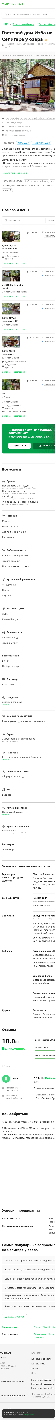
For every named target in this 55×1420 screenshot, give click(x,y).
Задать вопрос (16, 1317)
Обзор (4, 55)
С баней (46, 1327)
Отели (51, 1334)
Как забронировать (41, 1359)
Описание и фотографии (13, 263)
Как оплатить (38, 1363)
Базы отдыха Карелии (41, 1380)
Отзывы (36, 55)
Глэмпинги (39, 1337)
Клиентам (36, 1353)
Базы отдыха (40, 1334)
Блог (33, 1373)
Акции (34, 1368)
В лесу (37, 1327)
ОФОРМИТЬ (19, 445)
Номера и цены (16, 55)
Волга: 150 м (23, 143)
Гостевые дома (9, 1327)
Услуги (27, 55)
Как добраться (47, 55)
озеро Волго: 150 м (41, 143)
